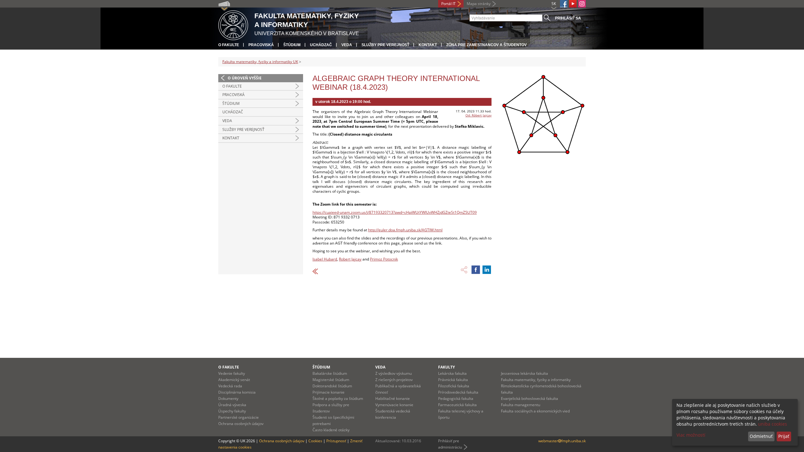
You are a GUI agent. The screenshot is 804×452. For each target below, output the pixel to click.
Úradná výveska (232, 404)
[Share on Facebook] (476, 269)
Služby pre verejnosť (385, 45)
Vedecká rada (230, 386)
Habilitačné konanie (392, 398)
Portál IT (448, 3)
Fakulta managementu (520, 404)
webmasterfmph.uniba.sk (562, 441)
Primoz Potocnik (384, 259)
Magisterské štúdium (330, 379)
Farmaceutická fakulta (457, 404)
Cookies (315, 441)
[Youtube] (573, 4)
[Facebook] (564, 4)
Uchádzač (321, 45)
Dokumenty (228, 398)
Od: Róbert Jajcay (478, 115)
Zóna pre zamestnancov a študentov (486, 45)
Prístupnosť (336, 441)
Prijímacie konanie (328, 392)
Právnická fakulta (453, 379)
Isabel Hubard (324, 259)
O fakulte (228, 45)
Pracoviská (261, 45)
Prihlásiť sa (568, 18)
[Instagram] (582, 4)
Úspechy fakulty (232, 411)
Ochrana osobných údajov (240, 423)
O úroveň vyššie (245, 78)
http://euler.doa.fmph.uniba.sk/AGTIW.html (405, 230)
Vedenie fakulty (231, 373)
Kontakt (428, 45)
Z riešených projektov (394, 379)
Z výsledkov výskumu (393, 373)
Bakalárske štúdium (329, 373)
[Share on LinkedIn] (487, 269)
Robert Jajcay (350, 259)
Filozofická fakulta (453, 386)
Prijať (783, 436)
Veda (346, 45)
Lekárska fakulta (452, 373)
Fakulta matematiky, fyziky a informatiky (536, 379)
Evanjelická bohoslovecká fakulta (529, 398)
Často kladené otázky (331, 430)
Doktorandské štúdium (332, 386)
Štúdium (292, 45)
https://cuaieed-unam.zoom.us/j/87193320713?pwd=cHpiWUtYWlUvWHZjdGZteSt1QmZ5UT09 (394, 212)
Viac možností (690, 435)
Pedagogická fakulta (455, 398)
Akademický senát (234, 379)
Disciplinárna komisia (237, 392)
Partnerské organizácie (238, 417)
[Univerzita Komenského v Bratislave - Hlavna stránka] (233, 24)
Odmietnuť (761, 436)
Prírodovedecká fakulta (458, 392)
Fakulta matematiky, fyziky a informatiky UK (260, 61)
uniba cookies (772, 424)
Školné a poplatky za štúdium (337, 398)
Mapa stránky (479, 3)
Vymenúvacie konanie (394, 404)
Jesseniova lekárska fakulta (524, 373)
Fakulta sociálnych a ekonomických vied (535, 411)
